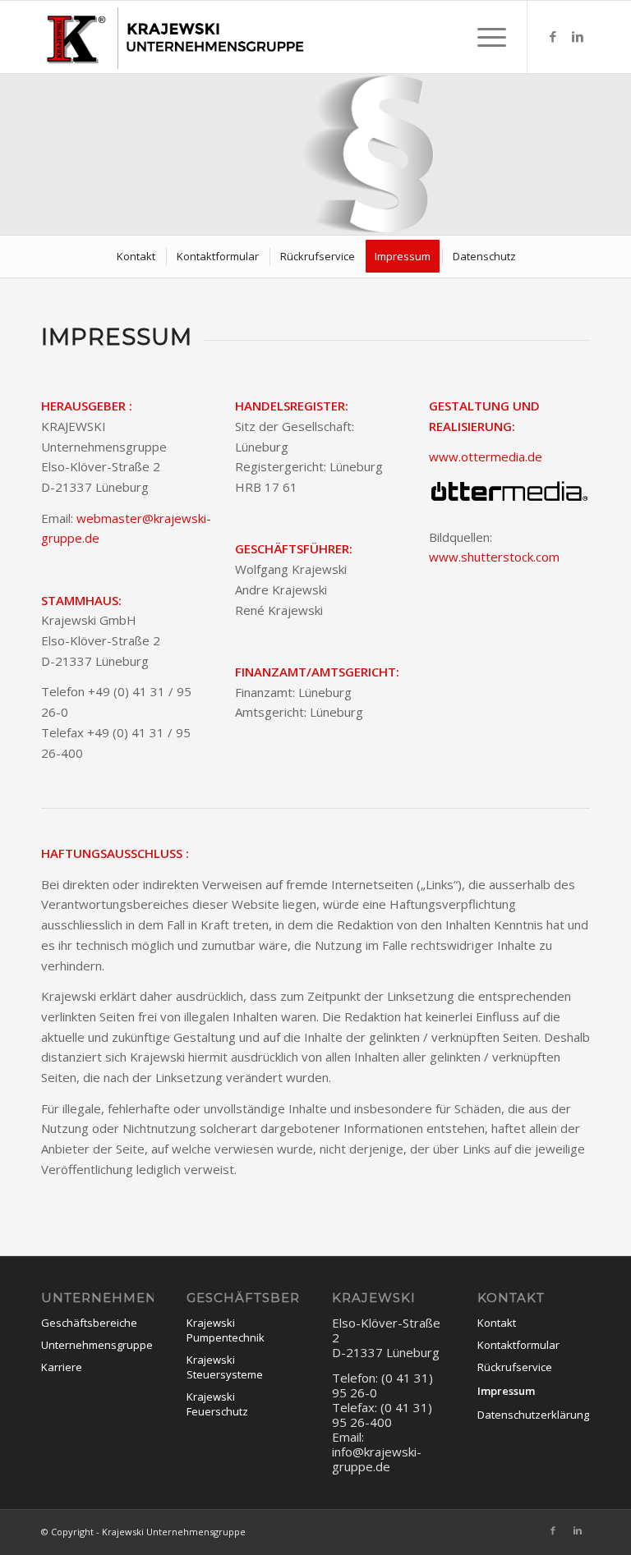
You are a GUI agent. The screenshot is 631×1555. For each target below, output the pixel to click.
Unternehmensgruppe (97, 1344)
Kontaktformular (518, 1344)
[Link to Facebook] (553, 36)
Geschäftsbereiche (89, 1322)
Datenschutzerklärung (533, 1414)
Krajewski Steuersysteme (225, 1367)
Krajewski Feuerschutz (217, 1404)
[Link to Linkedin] (577, 36)
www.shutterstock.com (494, 556)
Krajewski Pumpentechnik (226, 1330)
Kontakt (496, 1322)
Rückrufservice (514, 1367)
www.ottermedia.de (485, 456)
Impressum (506, 1390)
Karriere (61, 1367)
